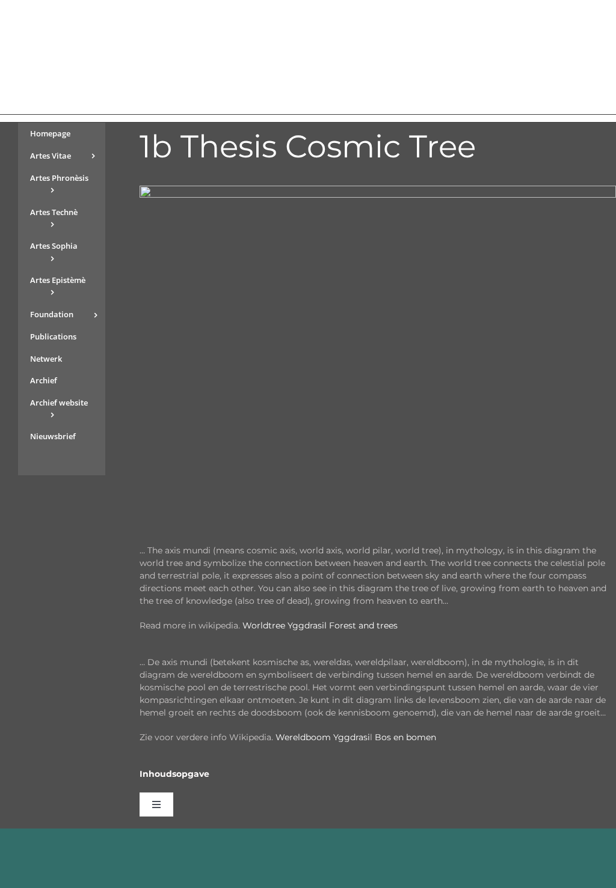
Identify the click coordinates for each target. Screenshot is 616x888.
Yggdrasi (351, 737)
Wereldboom (303, 737)
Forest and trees (363, 625)
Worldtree (265, 625)
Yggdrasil (307, 625)
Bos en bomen (405, 737)
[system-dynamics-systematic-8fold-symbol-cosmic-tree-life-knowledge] (378, 189)
